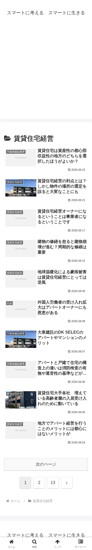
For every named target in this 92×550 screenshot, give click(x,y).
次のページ (46, 464)
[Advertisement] (46, 73)
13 (53, 482)
